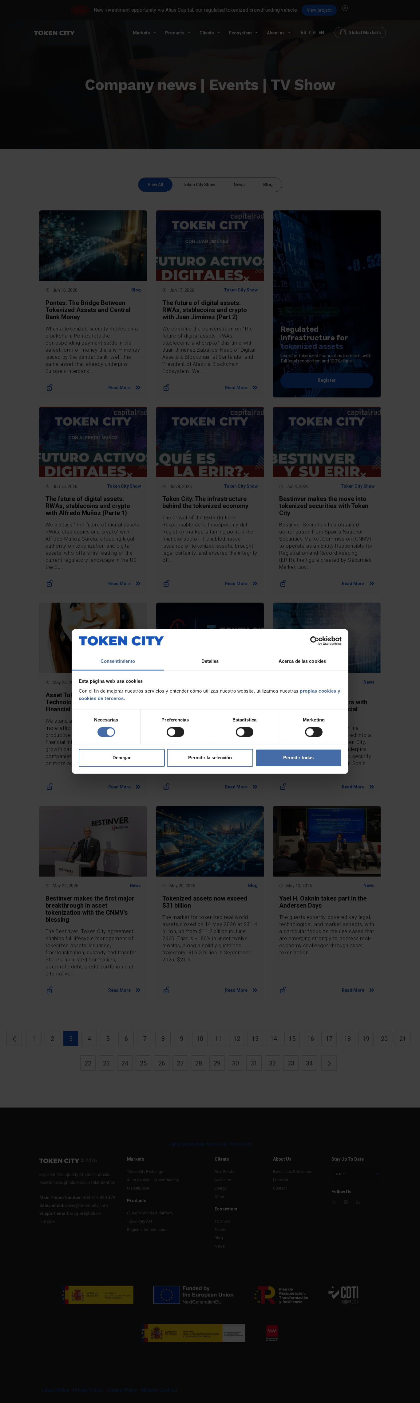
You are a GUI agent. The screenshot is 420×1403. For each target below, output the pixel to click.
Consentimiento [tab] (118, 661)
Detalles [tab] (210, 661)
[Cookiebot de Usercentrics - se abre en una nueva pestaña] (315, 641)
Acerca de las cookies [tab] (302, 661)
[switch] (175, 732)
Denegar (122, 757)
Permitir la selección (210, 757)
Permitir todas (298, 757)
